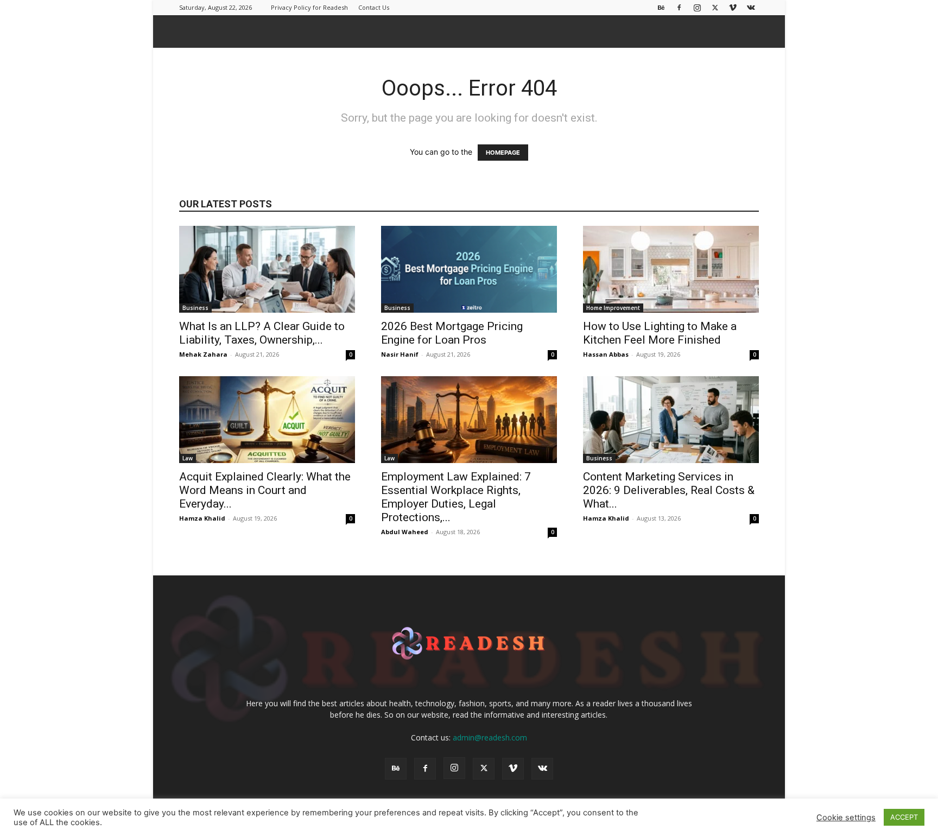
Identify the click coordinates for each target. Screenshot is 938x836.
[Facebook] (679, 7)
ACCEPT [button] (904, 817)
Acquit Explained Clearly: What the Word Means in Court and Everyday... (265, 490)
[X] (715, 7)
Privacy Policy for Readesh (309, 7)
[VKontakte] (751, 7)
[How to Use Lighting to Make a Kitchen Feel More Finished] (671, 269)
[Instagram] (697, 7)
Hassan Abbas (606, 354)
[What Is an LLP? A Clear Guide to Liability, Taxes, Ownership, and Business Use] (267, 269)
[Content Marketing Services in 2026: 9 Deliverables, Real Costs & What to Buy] (671, 419)
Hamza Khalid (202, 518)
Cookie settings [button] (846, 817)
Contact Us (373, 7)
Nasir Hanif (400, 354)
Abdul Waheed (404, 532)
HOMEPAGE (503, 152)
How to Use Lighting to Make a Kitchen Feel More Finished (660, 333)
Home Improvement (613, 308)
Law (187, 458)
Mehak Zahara (203, 354)
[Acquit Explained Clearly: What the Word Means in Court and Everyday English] (267, 419)
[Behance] (661, 7)
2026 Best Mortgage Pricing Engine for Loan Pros (452, 333)
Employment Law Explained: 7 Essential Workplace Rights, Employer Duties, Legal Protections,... (456, 497)
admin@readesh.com (490, 737)
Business (195, 308)
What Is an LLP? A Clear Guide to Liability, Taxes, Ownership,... (262, 333)
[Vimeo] (733, 7)
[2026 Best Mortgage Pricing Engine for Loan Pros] (469, 269)
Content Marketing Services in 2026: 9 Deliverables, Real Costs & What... (669, 490)
